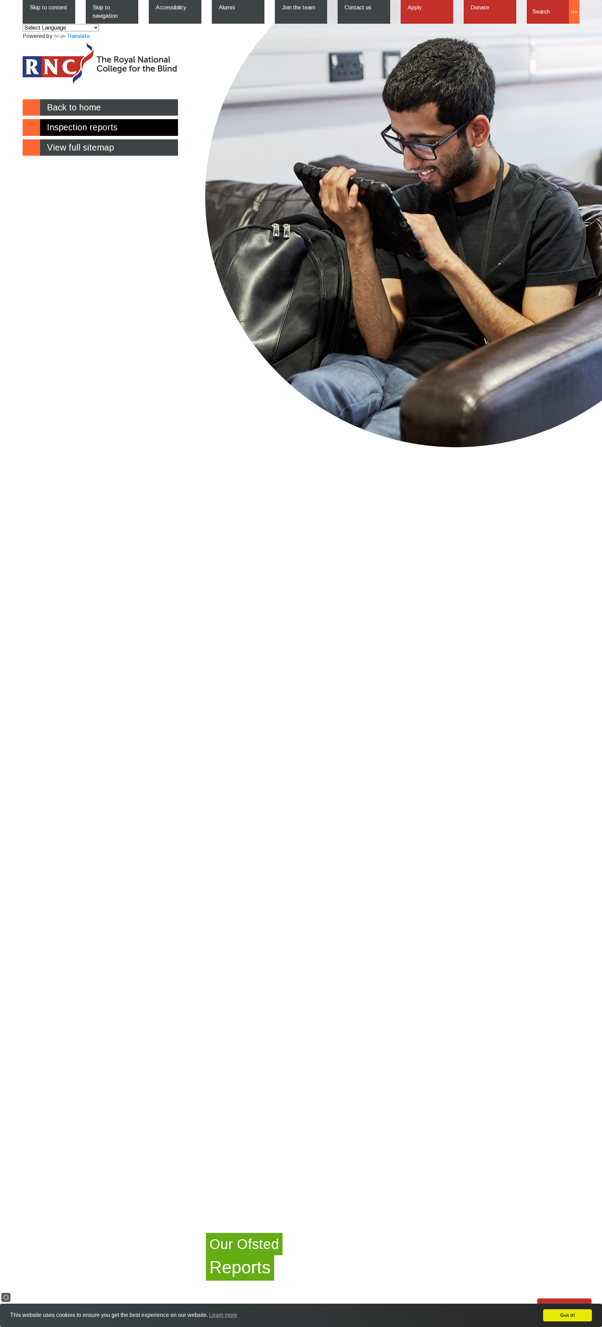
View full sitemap (80, 147)
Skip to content (48, 7)
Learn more (223, 1315)
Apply (415, 7)
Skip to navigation (105, 12)
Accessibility (171, 7)
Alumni (227, 7)
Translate (78, 36)
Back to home (74, 107)
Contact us (358, 7)
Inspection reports (82, 127)
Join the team (298, 7)
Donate (480, 7)
